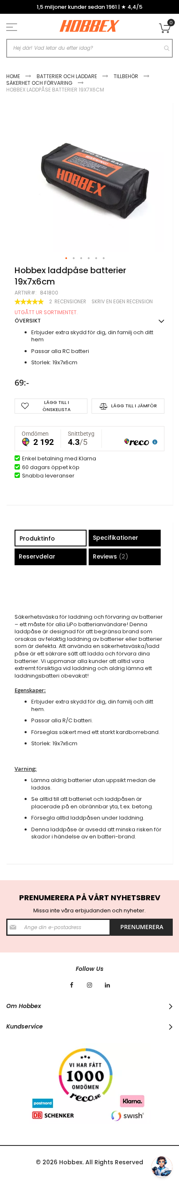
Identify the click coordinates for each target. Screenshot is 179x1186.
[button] (66, 258)
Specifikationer (115, 537)
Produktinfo (37, 538)
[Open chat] (162, 1166)
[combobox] (89, 48)
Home (13, 76)
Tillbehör (126, 76)
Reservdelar (37, 556)
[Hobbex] (89, 26)
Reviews (109, 556)
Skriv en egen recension (122, 301)
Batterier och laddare (67, 76)
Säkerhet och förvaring (39, 82)
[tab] (51, 539)
